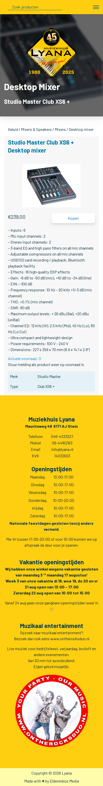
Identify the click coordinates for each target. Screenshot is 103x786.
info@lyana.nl (62, 449)
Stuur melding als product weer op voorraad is (46, 364)
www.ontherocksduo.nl (69, 638)
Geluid (13, 129)
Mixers (60, 129)
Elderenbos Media (64, 781)
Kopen (73, 218)
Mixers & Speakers (36, 129)
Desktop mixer (81, 129)
